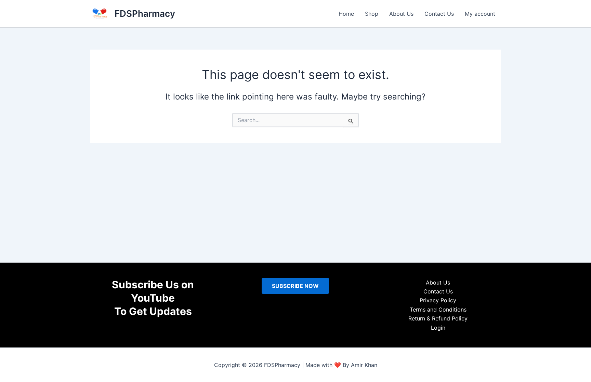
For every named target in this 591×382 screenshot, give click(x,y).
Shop (371, 13)
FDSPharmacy (145, 13)
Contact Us (439, 13)
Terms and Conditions (438, 309)
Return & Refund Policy (438, 318)
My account (480, 13)
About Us (401, 13)
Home (346, 13)
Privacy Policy (438, 300)
